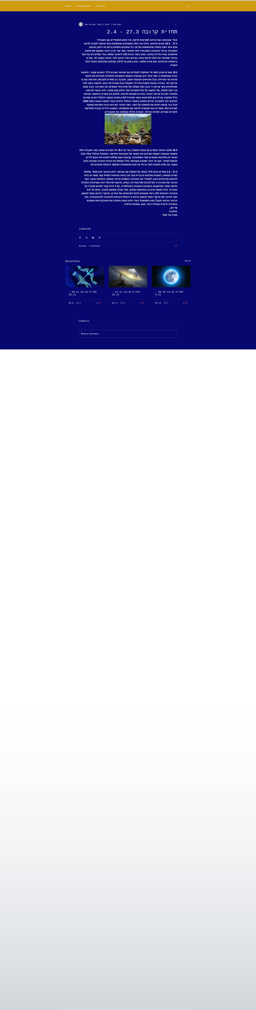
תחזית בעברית (100, 6)
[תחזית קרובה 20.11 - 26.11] (84, 276)
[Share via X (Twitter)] (86, 237)
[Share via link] (99, 237)
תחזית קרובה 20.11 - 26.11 (83, 293)
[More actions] (175, 24)
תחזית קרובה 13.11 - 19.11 (126, 293)
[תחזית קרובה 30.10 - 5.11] (171, 276)
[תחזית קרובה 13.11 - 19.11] (128, 276)
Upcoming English (83, 6)
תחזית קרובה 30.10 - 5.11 (169, 293)
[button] (187, 6)
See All (188, 260)
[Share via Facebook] (80, 237)
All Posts (68, 6)
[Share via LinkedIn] (93, 237)
